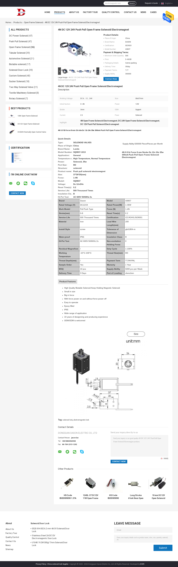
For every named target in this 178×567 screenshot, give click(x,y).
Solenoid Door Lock (18, 70)
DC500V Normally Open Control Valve (32, 132)
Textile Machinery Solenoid (22, 93)
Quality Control (111, 12)
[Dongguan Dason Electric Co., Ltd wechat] (27, 183)
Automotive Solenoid (19, 58)
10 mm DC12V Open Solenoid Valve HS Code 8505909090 (158, 496)
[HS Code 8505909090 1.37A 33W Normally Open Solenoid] (68, 483)
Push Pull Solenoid (18, 41)
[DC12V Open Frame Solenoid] (12, 123)
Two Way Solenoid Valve (21, 87)
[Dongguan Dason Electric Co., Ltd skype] (34, 183)
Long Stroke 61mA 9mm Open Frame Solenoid (135, 496)
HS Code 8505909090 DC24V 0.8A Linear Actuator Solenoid (113, 496)
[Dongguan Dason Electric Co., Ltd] (21, 12)
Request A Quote (151, 3)
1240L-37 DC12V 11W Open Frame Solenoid (90, 496)
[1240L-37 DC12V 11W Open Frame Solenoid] (90, 483)
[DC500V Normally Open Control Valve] (12, 132)
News (143, 12)
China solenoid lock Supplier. (58, 564)
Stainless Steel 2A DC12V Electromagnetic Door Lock (44, 536)
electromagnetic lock (81, 420)
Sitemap (9, 549)
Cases (153, 12)
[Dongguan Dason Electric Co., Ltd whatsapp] (19, 183)
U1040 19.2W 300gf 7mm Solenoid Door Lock (50, 543)
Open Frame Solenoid (33, 22)
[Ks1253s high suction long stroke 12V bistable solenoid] (74, 50)
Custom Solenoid (17, 75)
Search (132, 3)
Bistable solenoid (17, 64)
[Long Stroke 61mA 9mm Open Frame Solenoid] (136, 483)
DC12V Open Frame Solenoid (28, 124)
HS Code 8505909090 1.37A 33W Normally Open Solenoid (68, 496)
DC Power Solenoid (18, 35)
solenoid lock (68, 420)
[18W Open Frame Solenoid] (12, 115)
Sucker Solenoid (17, 81)
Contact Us (130, 12)
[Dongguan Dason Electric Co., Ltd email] (12, 183)
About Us (74, 12)
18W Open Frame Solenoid (28, 116)
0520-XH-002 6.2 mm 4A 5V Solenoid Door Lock (51, 529)
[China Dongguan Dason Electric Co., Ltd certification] (17, 158)
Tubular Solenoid (17, 53)
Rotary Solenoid (17, 98)
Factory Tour (90, 12)
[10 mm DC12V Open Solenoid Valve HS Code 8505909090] (158, 483)
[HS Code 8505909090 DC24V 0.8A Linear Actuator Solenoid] (113, 483)
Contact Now (111, 79)
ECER (142, 564)
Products (59, 12)
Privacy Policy (41, 564)
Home (47, 12)
